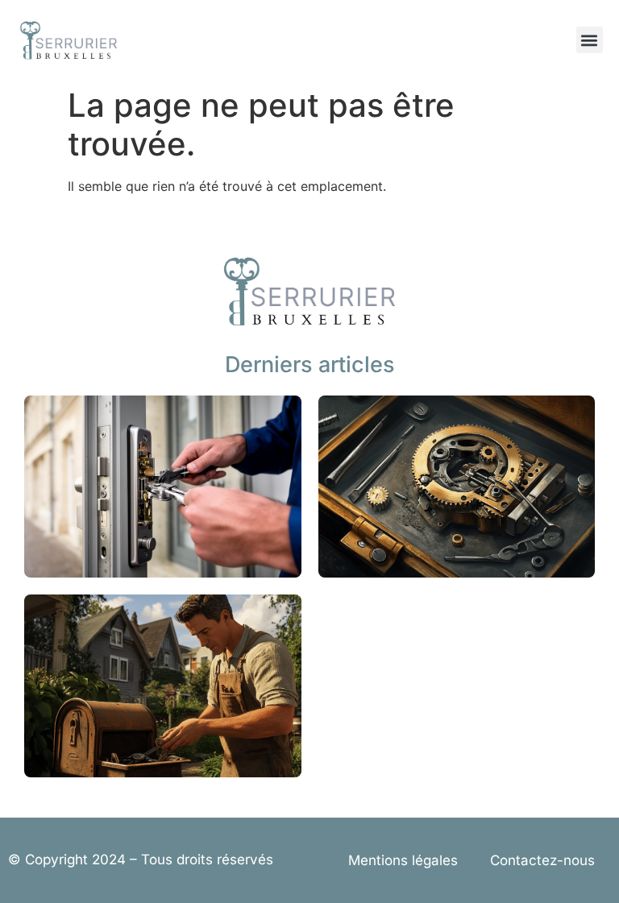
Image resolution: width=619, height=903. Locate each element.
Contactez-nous (542, 860)
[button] (589, 40)
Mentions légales (403, 860)
